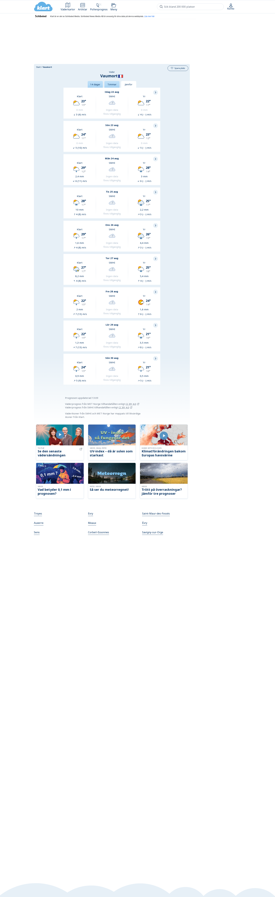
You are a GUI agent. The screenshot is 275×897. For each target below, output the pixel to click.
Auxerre (38, 523)
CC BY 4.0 (131, 403)
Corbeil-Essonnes (98, 532)
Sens (37, 532)
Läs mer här (149, 16)
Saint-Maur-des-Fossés (156, 513)
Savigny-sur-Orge (152, 532)
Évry (144, 523)
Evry (90, 513)
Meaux (92, 523)
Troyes (38, 513)
